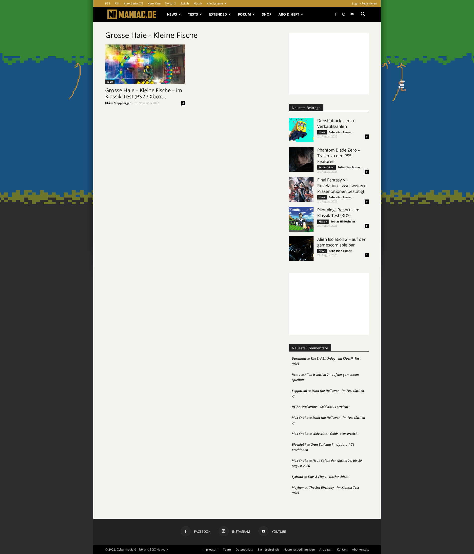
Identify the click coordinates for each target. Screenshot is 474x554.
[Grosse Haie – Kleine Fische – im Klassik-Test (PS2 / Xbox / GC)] (145, 64)
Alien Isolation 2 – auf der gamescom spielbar (341, 242)
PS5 (107, 3)
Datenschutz (244, 549)
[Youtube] (352, 14)
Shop (267, 14)
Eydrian (297, 476)
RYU (295, 406)
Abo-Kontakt (360, 549)
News (172, 14)
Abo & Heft (288, 14)
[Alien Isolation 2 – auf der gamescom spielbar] (301, 248)
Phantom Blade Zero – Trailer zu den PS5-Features (338, 155)
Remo (296, 374)
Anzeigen (325, 549)
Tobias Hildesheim (343, 221)
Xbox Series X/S (133, 3)
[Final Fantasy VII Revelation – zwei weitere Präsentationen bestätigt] (301, 189)
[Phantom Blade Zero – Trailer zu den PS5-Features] (301, 159)
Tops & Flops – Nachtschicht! (329, 476)
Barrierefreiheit (268, 549)
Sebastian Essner (340, 132)
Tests (193, 14)
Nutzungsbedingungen (299, 549)
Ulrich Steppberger (118, 103)
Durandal (299, 358)
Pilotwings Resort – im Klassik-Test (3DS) (338, 212)
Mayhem (298, 487)
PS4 (117, 3)
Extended (218, 14)
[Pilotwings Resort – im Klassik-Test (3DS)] (301, 219)
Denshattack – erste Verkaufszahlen (336, 123)
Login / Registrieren (364, 3)
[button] (363, 14)
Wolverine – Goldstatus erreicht (325, 406)
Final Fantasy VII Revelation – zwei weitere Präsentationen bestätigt (341, 185)
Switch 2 (170, 3)
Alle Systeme (215, 3)
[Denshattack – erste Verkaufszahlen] (301, 130)
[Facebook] (335, 14)
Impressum (210, 549)
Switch (184, 3)
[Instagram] (343, 14)
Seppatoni (299, 390)
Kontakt (342, 549)
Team (227, 549)
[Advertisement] (329, 63)
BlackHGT (299, 444)
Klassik (198, 3)
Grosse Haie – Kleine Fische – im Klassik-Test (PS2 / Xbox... (143, 93)
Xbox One (154, 3)
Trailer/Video (326, 167)
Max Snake (300, 417)
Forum (244, 14)
